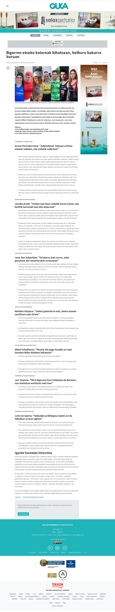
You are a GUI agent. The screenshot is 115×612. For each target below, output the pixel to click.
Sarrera (35, 35)
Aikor (21, 594)
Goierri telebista (63, 596)
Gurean (57, 603)
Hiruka (102, 596)
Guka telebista (91, 596)
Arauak (63, 552)
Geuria (44, 596)
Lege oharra (43, 552)
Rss (85, 552)
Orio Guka (55, 599)
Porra (46, 35)
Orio (36, 497)
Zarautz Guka (77, 599)
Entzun (96, 62)
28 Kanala (99, 599)
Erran (20, 596)
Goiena (52, 596)
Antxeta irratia (60, 594)
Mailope (23, 599)
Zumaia (41, 497)
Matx (50, 603)
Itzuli (104, 62)
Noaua (31, 599)
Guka (82, 596)
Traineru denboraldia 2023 (57, 31)
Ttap (64, 603)
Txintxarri (66, 599)
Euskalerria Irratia (32, 596)
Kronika (15, 599)
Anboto (49, 594)
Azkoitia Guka (92, 594)
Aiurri (28, 594)
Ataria (70, 594)
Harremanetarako (75, 552)
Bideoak (69, 35)
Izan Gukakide (23, 514)
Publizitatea (54, 552)
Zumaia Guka (89, 599)
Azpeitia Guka (80, 594)
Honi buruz (32, 552)
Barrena (103, 594)
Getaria (32, 497)
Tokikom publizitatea (57, 606)
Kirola (18, 497)
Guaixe (75, 596)
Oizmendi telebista (42, 599)
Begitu (13, 596)
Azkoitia (26, 497)
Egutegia (81, 35)
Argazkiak (57, 35)
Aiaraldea (12, 594)
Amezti (41, 594)
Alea (34, 594)
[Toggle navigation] (7, 6)
